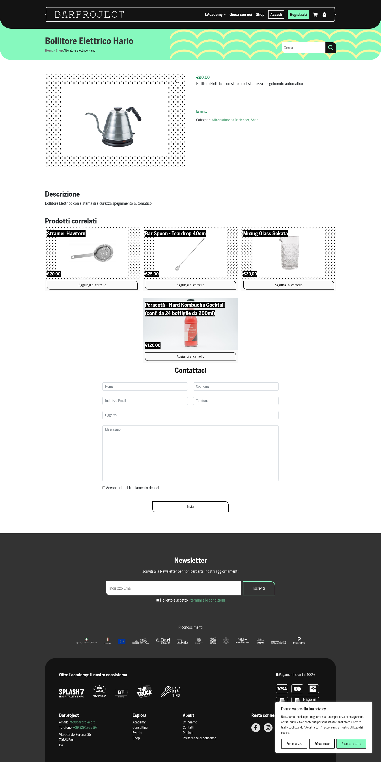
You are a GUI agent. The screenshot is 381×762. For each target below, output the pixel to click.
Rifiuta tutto (322, 743)
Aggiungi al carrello (92, 285)
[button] (177, 81)
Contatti (188, 727)
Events (137, 733)
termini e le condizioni (207, 600)
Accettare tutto (351, 743)
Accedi (276, 14)
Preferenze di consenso (199, 738)
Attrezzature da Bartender (230, 120)
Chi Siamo (190, 722)
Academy (139, 722)
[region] (323, 727)
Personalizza (294, 743)
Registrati (298, 14)
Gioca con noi (241, 14)
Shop (260, 14)
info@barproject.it (82, 722)
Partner (188, 733)
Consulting (140, 727)
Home (49, 50)
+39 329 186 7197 (85, 727)
